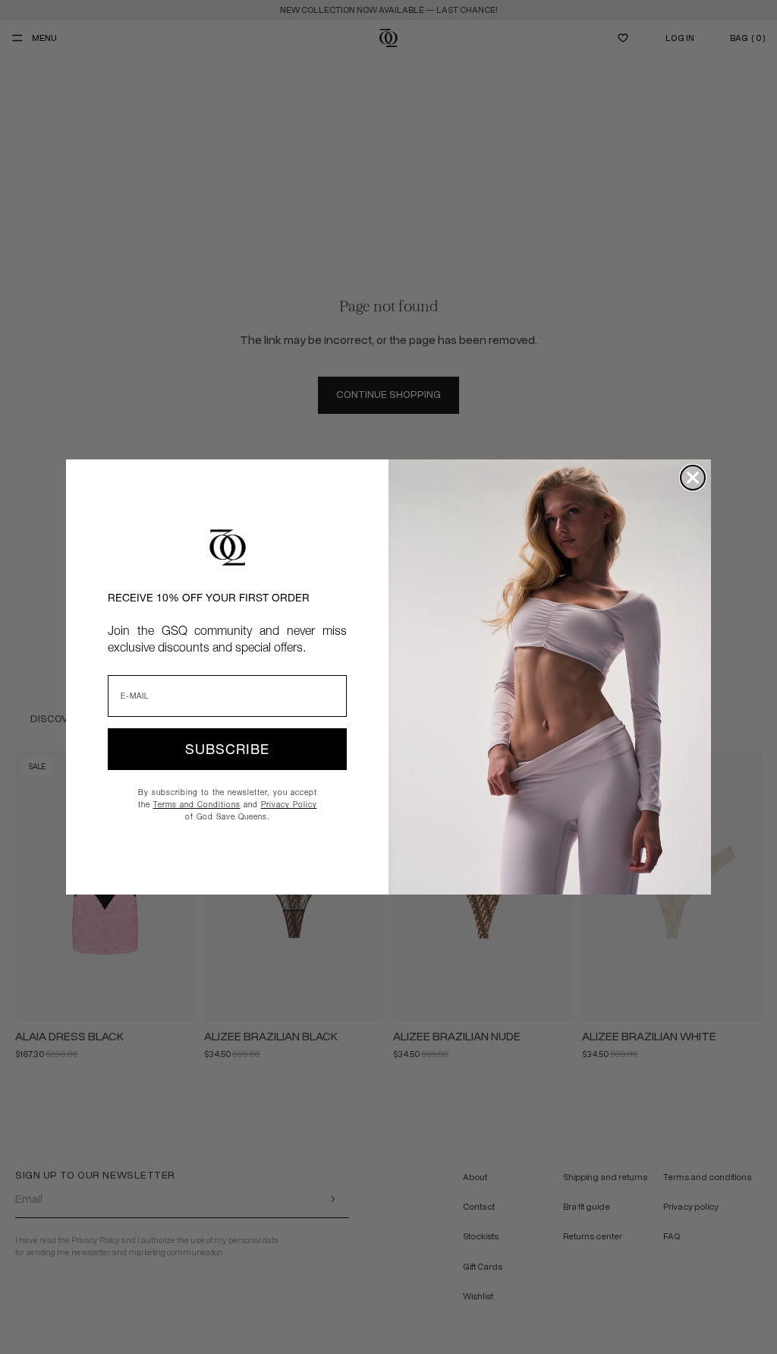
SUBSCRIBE (227, 749)
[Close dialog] (693, 478)
